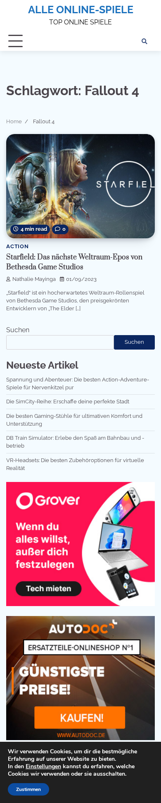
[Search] (144, 41)
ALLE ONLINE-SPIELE (80, 10)
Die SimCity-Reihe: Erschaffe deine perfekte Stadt (67, 401)
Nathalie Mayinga (34, 279)
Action (17, 246)
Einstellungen (43, 766)
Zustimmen (28, 789)
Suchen (17, 330)
